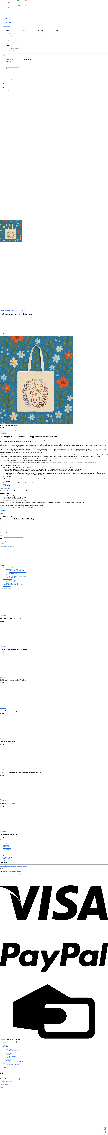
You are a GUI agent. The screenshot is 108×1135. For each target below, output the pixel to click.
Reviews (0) (4, 510)
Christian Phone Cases (11, 573)
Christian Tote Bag (20, 310)
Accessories (6, 1048)
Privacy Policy (6, 846)
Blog (4, 1063)
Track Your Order (7, 857)
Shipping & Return (5, 488)
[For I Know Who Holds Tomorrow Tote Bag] (18, 643)
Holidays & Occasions (9, 1059)
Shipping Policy (21, 500)
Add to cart (3, 432)
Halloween (8, 1060)
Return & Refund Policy (20, 507)
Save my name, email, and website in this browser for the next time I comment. (21, 541)
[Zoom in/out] (2, 1087)
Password (3, 1078)
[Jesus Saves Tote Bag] (6, 331)
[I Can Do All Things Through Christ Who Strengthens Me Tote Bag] (18, 767)
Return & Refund (7, 858)
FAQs (4, 855)
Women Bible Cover (14, 1050)
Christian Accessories (9, 310)
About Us (5, 843)
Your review (3, 532)
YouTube (8, 866)
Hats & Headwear (8, 1046)
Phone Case (9, 1053)
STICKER (40, 30)
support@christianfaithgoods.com (12, 871)
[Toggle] (0, 488)
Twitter (25, 866)
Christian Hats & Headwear (13, 581)
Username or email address (7, 1076)
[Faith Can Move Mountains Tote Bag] (6, 324)
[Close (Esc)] (0, 1087)
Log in (11, 1081)
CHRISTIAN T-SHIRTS (12, 583)
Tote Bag (56, 30)
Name (2, 535)
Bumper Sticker (44, 33)
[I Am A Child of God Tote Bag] (18, 828)
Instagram (19, 866)
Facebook (2, 866)
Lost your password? (5, 1084)
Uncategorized (7, 586)
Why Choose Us (7, 849)
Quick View (3, 615)
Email (2, 538)
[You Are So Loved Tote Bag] (18, 705)
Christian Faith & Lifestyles (12, 1064)
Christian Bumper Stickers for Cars (17, 576)
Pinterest (13, 866)
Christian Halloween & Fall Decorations (13, 584)
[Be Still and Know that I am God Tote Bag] (18, 674)
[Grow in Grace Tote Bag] (18, 736)
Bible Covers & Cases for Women (17, 572)
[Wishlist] (0, 614)
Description (4, 433)
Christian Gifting (10, 1066)
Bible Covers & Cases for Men (16, 570)
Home (1, 310)
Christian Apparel (7, 579)
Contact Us (6, 845)
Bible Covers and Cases (12, 569)
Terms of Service (7, 848)
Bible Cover (9, 1049)
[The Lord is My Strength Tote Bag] (18, 612)
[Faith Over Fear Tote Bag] (18, 797)
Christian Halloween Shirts (12, 580)
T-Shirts (5, 1045)
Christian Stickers (10, 574)
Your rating (3, 522)
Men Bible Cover (13, 1052)
